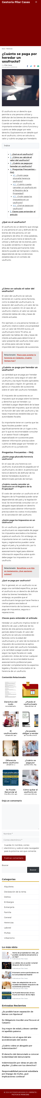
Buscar (5, 865)
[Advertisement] (20, 25)
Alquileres (9, 887)
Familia (7, 912)
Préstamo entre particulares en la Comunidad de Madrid (25, 974)
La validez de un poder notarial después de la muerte (25, 964)
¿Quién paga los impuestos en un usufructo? (22, 199)
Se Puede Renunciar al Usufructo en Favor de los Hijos (23, 994)
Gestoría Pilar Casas (16, 2)
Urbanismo (9, 938)
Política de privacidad (20, 1094)
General (7, 917)
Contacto (32, 1092)
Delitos (7, 897)
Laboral (7, 928)
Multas (7, 933)
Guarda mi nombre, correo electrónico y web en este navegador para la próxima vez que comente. (21, 848)
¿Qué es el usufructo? (21, 154)
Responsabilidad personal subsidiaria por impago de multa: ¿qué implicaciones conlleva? (20, 1074)
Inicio (3, 49)
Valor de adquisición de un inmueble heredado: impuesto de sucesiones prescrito (25, 985)
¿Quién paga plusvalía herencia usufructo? (21, 178)
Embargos (9, 902)
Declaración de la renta (15, 892)
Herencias (9, 49)
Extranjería (9, 907)
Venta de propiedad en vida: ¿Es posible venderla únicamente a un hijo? (25, 955)
